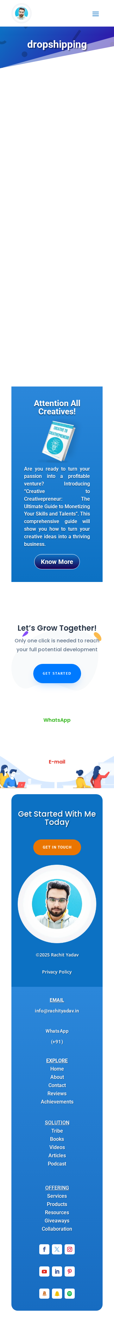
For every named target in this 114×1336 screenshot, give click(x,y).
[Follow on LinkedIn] (57, 1271)
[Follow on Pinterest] (70, 1271)
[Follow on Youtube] (44, 1271)
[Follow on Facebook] (44, 1249)
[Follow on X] (57, 1249)
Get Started (57, 673)
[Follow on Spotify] (70, 1294)
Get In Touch (57, 847)
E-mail (57, 761)
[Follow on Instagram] (70, 1249)
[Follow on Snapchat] (57, 1294)
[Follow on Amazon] (44, 1294)
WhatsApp (57, 720)
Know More (57, 562)
